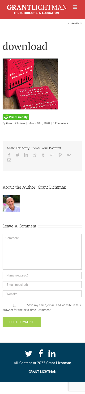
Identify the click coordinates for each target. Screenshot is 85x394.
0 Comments (60, 123)
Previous (76, 23)
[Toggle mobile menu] (75, 7)
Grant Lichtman (15, 123)
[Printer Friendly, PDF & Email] (16, 117)
